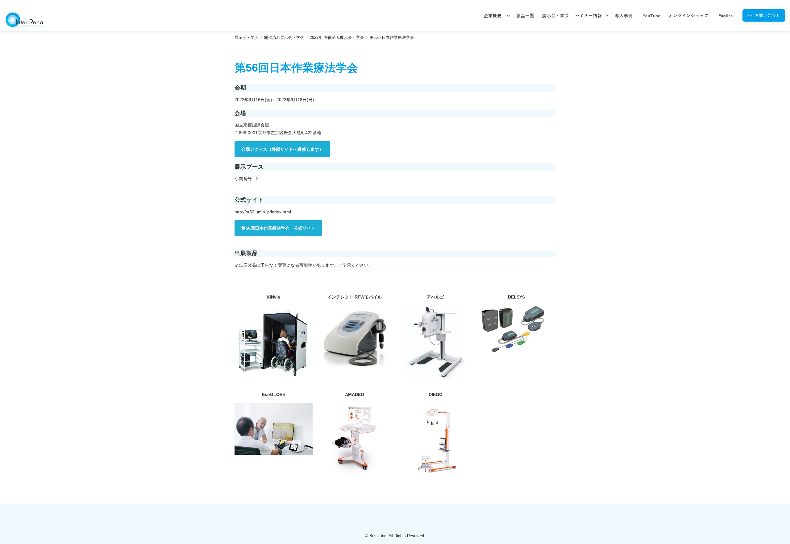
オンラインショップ (688, 15)
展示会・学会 (555, 15)
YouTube (651, 15)
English (725, 15)
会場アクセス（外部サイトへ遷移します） (282, 149)
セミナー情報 (588, 15)
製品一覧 (525, 15)
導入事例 (624, 15)
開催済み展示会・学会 (284, 37)
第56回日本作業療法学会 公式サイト (278, 228)
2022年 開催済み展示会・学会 (337, 37)
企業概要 (492, 15)
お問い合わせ (767, 15)
